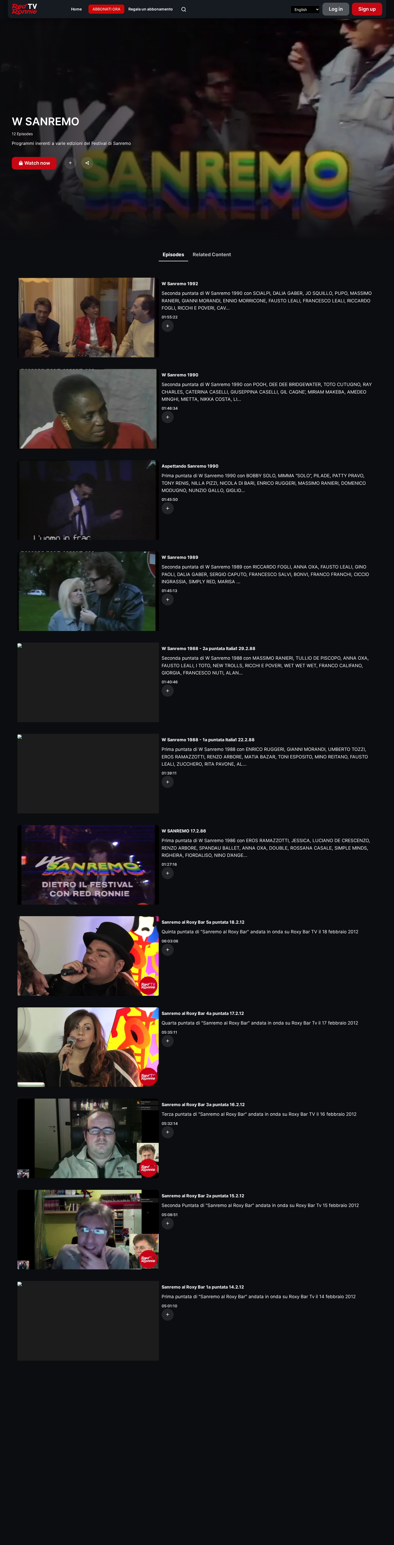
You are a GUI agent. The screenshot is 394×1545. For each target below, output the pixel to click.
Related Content (212, 254)
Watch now (36, 163)
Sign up (367, 9)
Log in (336, 9)
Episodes (173, 254)
